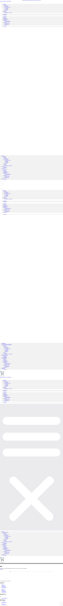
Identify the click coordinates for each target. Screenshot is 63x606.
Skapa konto (3, 585)
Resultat (6, 10)
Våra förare (6, 194)
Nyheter (4, 17)
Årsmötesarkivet (7, 23)
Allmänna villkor (4, 587)
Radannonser (5, 14)
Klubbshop (4, 201)
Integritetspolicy (4, 591)
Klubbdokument (7, 209)
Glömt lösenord (4, 586)
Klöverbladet (5, 171)
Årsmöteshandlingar (8, 21)
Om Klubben (5, 205)
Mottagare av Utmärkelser (8, 12)
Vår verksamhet (4, 3)
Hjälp (2, 178)
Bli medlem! (5, 16)
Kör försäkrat (7, 5)
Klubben (3, 15)
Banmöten (4, 191)
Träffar (4, 11)
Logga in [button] (1, 1)
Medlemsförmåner (5, 19)
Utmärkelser (5, 198)
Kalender (4, 4)
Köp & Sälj (3, 13)
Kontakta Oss (5, 212)
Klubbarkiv (5, 22)
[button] (31, 91)
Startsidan (1, 569)
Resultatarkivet (7, 24)
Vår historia (6, 8)
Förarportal (6, 9)
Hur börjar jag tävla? (8, 7)
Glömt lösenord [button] (9, 1)
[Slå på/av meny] (0, 596)
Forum (3, 2)
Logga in (3, 584)
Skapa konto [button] (4, 1)
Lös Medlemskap (4, 602)
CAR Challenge (5, 6)
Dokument (4, 20)
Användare (4, 26)
